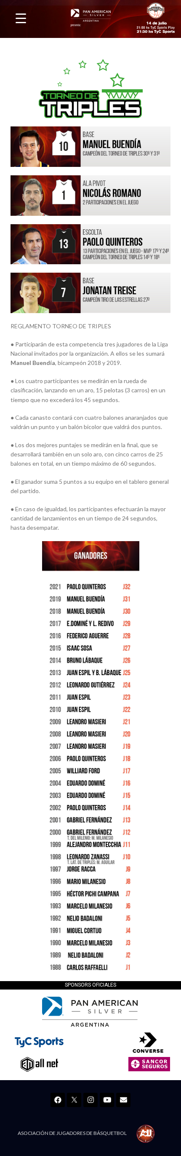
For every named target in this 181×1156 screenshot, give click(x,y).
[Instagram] (90, 1100)
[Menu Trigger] (20, 18)
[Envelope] (123, 1100)
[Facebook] (58, 1100)
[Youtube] (107, 1100)
